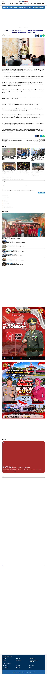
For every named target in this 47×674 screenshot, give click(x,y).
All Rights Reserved (32, 672)
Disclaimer (18, 660)
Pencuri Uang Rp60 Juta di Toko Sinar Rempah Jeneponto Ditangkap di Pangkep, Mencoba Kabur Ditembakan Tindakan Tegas (23, 172)
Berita (7, 245)
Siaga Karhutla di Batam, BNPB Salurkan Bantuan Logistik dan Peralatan (12, 140)
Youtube (19, 667)
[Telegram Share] (41, 35)
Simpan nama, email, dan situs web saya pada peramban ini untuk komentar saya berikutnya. (19, 190)
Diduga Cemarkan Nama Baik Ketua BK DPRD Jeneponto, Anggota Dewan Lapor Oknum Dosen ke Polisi (9, 158)
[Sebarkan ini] (36, 35)
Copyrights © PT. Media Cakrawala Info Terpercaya (20, 672)
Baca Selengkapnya (12, 470)
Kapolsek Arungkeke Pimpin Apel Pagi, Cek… (15, 251)
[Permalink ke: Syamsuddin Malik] (3, 35)
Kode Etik (18, 658)
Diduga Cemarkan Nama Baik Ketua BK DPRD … (15, 246)
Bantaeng (8, 259)
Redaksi (4, 660)
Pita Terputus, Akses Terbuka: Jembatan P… (15, 255)
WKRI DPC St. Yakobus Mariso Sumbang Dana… (11, 238)
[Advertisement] (23, 17)
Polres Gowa (6, 203)
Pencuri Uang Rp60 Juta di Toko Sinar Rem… (15, 264)
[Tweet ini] (38, 35)
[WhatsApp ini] (43, 35)
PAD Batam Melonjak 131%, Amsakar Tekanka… (15, 242)
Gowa (5, 199)
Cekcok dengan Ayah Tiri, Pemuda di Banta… (15, 260)
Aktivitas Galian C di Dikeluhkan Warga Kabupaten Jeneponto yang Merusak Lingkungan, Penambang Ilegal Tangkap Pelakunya (37, 172)
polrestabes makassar (8, 207)
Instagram (6, 667)
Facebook (6, 665)
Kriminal (7, 466)
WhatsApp (32, 665)
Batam (7, 241)
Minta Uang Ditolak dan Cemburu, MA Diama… (17, 468)
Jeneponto (6, 197)
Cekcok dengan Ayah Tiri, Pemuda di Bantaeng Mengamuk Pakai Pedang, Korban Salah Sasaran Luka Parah (8, 172)
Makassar (6, 201)
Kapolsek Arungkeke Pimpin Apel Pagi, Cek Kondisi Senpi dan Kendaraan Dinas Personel (23, 157)
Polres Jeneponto (7, 205)
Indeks (4, 658)
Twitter (19, 665)
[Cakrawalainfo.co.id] (23, 1)
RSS (31, 667)
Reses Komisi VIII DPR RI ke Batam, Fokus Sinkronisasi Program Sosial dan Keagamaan (35, 140)
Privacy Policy (32, 658)
